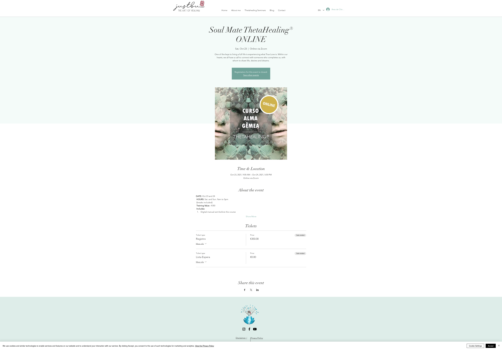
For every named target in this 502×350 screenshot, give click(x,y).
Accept (491, 345)
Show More (251, 216)
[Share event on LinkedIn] (257, 290)
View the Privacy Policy (204, 345)
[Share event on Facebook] (244, 290)
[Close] (498, 346)
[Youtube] (255, 329)
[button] (255, 10)
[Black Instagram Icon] (244, 329)
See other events (251, 75)
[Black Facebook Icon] (249, 329)
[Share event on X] (251, 290)
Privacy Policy (257, 338)
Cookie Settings (475, 345)
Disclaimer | (241, 338)
